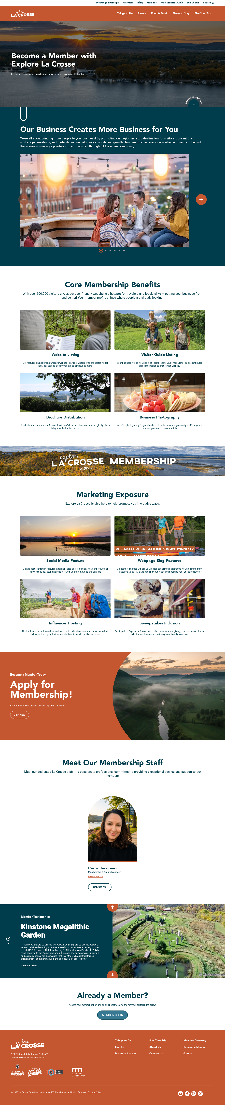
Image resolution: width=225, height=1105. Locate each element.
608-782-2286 (95, 876)
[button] (201, 199)
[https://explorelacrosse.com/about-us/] (193, 101)
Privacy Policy (94, 1092)
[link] (19, 715)
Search (207, 3)
